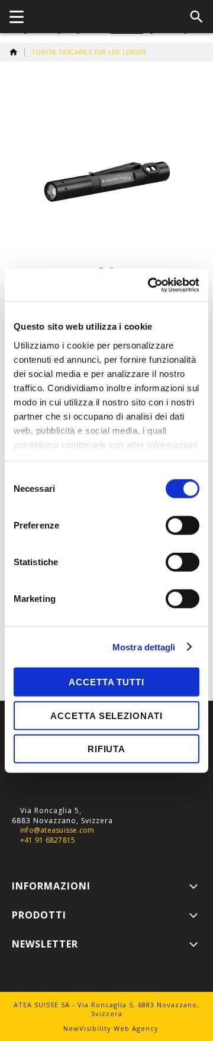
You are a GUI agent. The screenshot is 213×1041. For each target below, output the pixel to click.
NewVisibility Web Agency (111, 1028)
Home (13, 52)
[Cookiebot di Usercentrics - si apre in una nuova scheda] (150, 284)
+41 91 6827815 (47, 840)
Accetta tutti (106, 682)
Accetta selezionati (106, 715)
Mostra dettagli (144, 647)
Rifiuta (106, 749)
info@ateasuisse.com (57, 830)
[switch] (182, 526)
